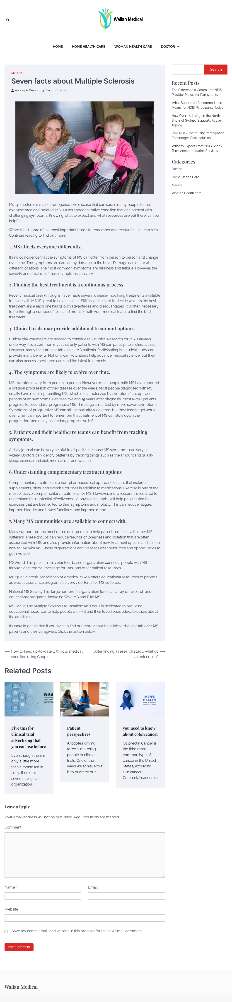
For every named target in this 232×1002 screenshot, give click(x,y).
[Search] (8, 20)
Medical (17, 73)
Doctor (168, 47)
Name (11, 887)
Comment (14, 827)
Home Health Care (88, 47)
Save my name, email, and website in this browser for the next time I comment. (77, 931)
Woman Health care (133, 47)
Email (93, 887)
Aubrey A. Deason (27, 90)
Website (11, 909)
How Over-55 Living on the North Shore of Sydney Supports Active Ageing (196, 120)
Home (58, 47)
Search (216, 69)
